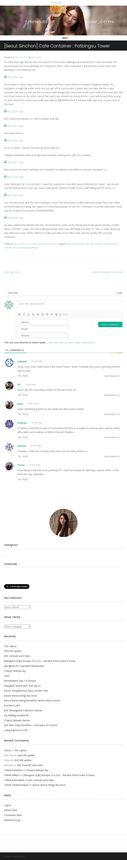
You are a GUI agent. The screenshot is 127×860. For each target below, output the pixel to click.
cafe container (96, 243)
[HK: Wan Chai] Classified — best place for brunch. (31, 725)
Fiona (7, 750)
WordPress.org (12, 820)
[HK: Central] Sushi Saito (17, 656)
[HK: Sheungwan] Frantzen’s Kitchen (23, 710)
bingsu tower (78, 243)
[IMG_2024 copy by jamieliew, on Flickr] (13, 77)
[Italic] (24, 314)
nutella (107, 243)
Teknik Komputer (13, 770)
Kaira (23, 856)
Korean (41, 243)
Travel (53, 243)
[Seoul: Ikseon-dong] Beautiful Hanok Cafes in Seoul (32, 700)
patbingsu (33, 247)
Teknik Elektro (11, 775)
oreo (15, 247)
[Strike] (33, 314)
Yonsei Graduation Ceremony (107, 272)
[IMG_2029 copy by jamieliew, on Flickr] (13, 140)
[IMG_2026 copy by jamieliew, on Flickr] (13, 111)
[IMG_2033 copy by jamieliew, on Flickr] (13, 176)
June (20, 403)
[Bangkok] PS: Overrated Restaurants (24, 665)
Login (119, 292)
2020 (6, 675)
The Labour (10, 646)
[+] (65, 314)
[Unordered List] (42, 314)
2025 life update (12, 651)
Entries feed (10, 810)
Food (28, 243)
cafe (87, 243)
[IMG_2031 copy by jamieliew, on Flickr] (13, 162)
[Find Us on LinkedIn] (75, 2)
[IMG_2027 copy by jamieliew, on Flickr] (13, 125)
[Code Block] (51, 314)
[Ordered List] (38, 314)
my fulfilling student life (16, 715)
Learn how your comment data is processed (70, 342)
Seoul (47, 243)
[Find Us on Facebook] (68, 2)
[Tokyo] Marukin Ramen (17, 720)
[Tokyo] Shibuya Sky (15, 670)
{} (61, 314)
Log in (7, 805)
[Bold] (19, 314)
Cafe (15, 243)
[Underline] (28, 314)
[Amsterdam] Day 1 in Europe (20, 680)
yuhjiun (22, 361)
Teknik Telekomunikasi (16, 784)
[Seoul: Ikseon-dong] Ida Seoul (20, 695)
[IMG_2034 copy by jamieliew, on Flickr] (13, 195)
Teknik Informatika (14, 780)
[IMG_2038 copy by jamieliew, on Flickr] (13, 217)
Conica (15, 856)
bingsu (68, 243)
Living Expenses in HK (15, 730)
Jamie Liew (36, 57)
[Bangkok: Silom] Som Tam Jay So (22, 685)
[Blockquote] (47, 314)
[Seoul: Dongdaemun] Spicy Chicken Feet (26, 690)
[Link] (56, 314)
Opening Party (11, 272)
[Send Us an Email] (64, 2)
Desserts (21, 243)
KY (19, 384)
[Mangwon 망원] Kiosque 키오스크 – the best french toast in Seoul (39, 661)
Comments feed (12, 815)
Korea (34, 243)
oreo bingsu (23, 247)
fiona (21, 465)
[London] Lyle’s (12, 705)
